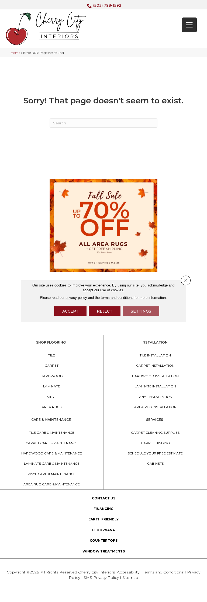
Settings (141, 311)
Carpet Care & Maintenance (52, 443)
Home (15, 53)
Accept (70, 311)
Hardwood (52, 376)
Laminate (51, 386)
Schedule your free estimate (155, 453)
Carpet (51, 365)
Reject (104, 311)
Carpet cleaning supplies (155, 432)
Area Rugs (51, 407)
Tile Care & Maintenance (51, 432)
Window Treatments (103, 551)
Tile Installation (155, 355)
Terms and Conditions (163, 572)
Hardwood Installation (155, 376)
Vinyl (51, 397)
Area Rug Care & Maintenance (51, 484)
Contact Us (103, 498)
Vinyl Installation (155, 397)
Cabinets (155, 463)
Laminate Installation (155, 386)
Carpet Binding (155, 443)
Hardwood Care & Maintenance (51, 453)
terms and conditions (117, 298)
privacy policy (76, 298)
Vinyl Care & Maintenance (51, 474)
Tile (51, 355)
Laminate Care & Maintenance (52, 463)
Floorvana (103, 530)
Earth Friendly (103, 519)
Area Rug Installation (155, 407)
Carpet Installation (155, 365)
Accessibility (128, 572)
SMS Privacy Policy (102, 577)
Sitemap (130, 577)
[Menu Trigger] (189, 25)
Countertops (104, 540)
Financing (103, 509)
